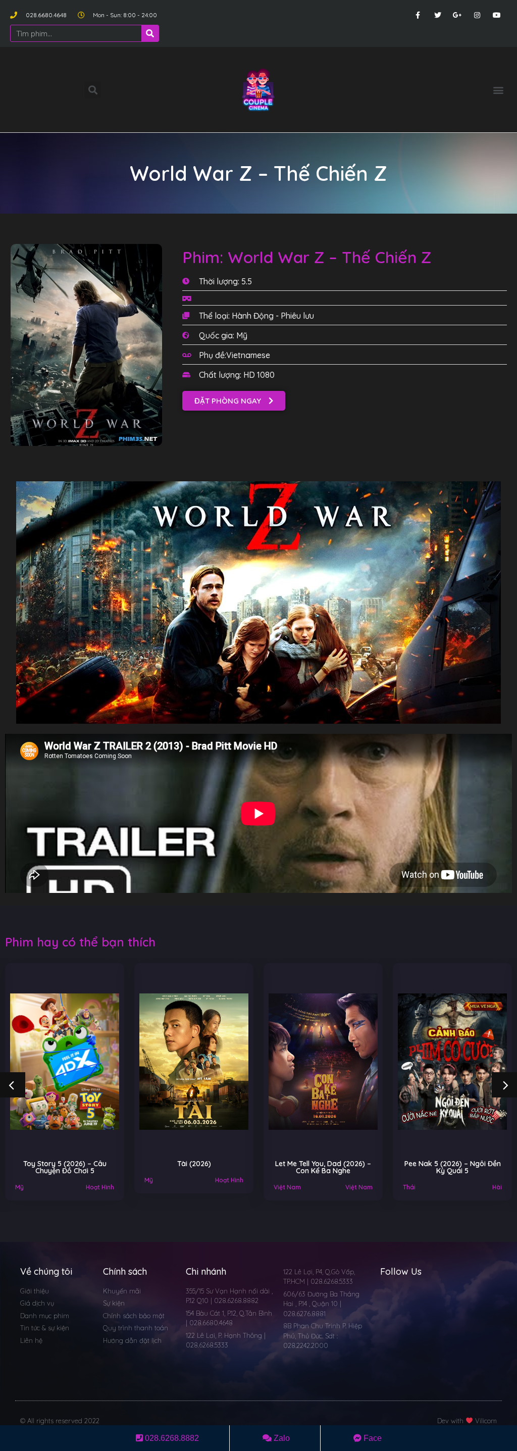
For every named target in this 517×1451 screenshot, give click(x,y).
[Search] (150, 33)
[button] (498, 89)
